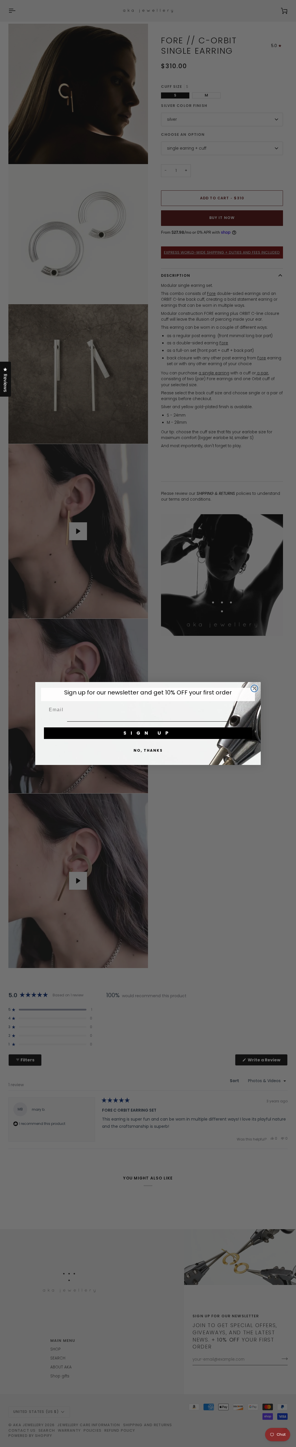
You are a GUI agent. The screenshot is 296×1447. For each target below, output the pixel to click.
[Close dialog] (254, 688)
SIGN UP (148, 733)
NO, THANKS (148, 750)
